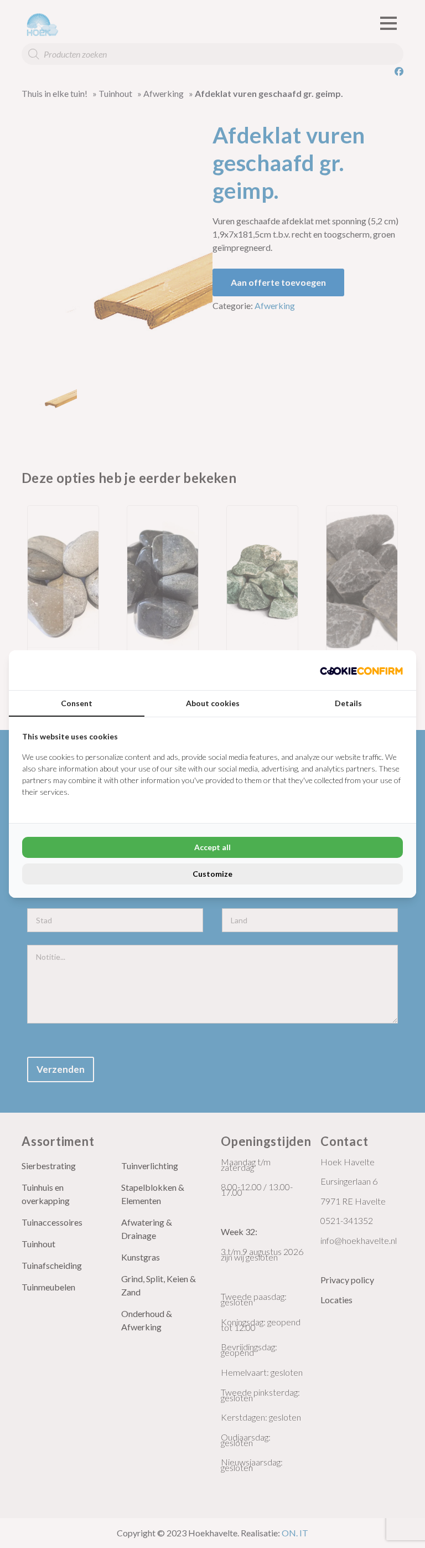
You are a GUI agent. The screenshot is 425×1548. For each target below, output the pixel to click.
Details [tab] (348, 703)
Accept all (212, 847)
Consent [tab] (76, 703)
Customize (212, 873)
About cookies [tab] (213, 703)
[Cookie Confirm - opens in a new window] (361, 670)
